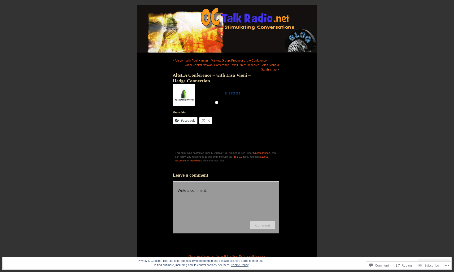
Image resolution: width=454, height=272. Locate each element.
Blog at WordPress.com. (201, 256)
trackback (196, 160)
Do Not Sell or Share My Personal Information (241, 256)
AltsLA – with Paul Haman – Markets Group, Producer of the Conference (221, 60)
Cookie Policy (240, 265)
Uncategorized (261, 153)
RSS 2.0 (237, 156)
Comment (262, 225)
